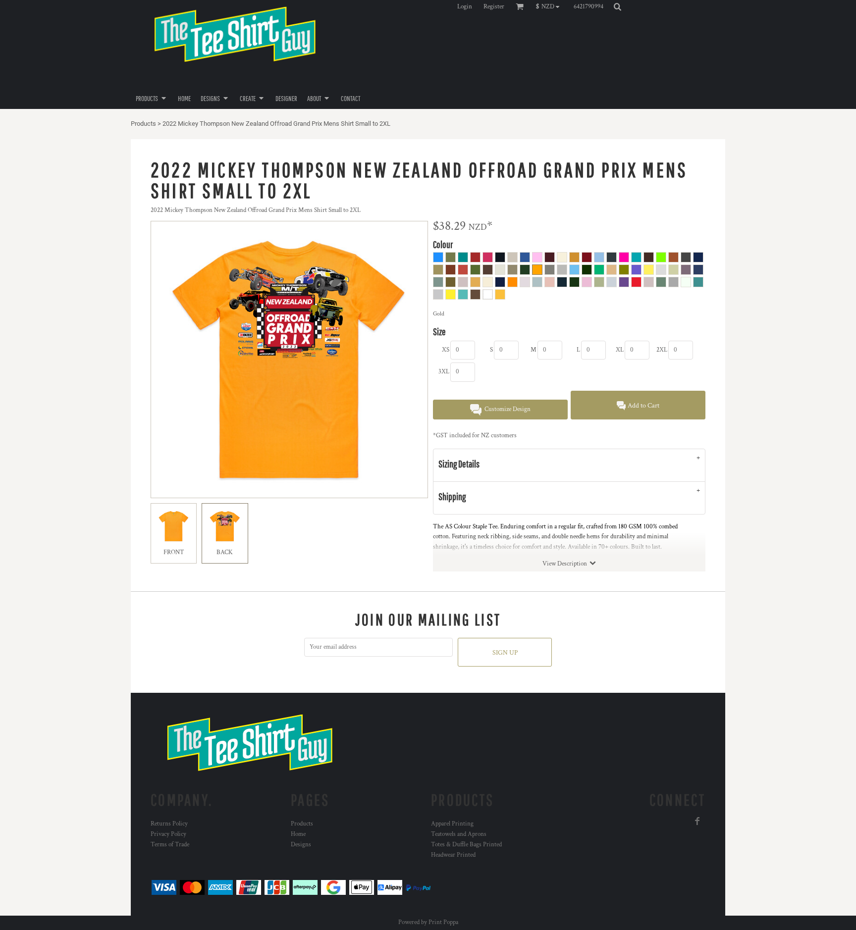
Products (143, 123)
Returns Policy (169, 824)
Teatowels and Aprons (458, 834)
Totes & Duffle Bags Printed (466, 844)
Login (464, 6)
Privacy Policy (168, 834)
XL (620, 350)
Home (298, 834)
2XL (661, 350)
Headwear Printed (453, 855)
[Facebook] (697, 821)
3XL (443, 371)
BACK (224, 552)
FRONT (173, 552)
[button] (550, 6)
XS (445, 350)
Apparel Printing (452, 824)
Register (493, 6)
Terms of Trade (170, 844)
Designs (301, 844)
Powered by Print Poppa (428, 922)
